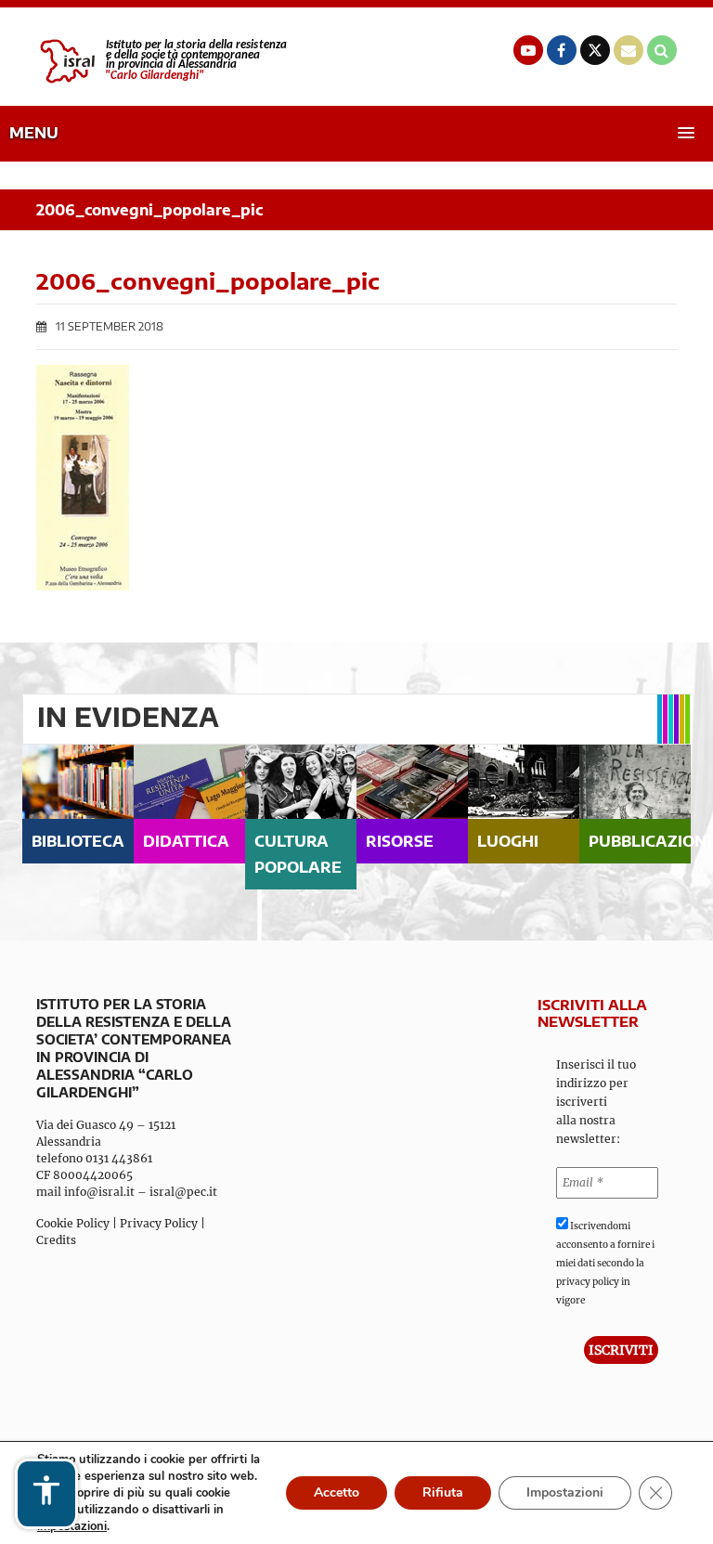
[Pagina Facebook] (562, 50)
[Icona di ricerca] (662, 50)
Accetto (336, 1492)
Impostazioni (564, 1492)
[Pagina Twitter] (595, 50)
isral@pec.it (183, 1192)
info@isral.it (99, 1192)
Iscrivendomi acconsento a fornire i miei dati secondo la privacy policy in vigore (605, 1263)
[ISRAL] (161, 61)
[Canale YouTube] (528, 50)
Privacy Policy (159, 1223)
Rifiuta (442, 1492)
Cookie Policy (73, 1223)
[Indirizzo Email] (628, 50)
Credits (56, 1240)
